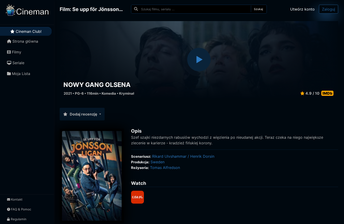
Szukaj (258, 9)
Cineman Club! (28, 31)
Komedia (109, 93)
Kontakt (16, 199)
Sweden (157, 162)
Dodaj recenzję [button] (83, 114)
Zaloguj (328, 9)
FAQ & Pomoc (20, 209)
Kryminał (126, 93)
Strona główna (24, 41)
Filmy (16, 52)
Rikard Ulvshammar (169, 156)
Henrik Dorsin (202, 156)
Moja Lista (20, 73)
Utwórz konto (302, 9)
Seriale (17, 62)
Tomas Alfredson (165, 167)
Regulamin (18, 219)
